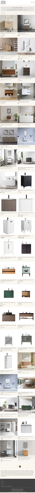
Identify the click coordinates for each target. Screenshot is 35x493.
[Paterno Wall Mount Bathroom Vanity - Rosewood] (1, 126)
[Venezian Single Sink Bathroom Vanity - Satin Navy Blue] (21, 237)
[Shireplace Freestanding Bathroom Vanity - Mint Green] (2, 237)
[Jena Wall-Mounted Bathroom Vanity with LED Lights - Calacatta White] (0, 461)
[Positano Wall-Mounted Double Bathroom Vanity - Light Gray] (1, 192)
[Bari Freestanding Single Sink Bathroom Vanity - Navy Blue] (3, 35)
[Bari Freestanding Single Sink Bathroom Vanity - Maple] (2, 35)
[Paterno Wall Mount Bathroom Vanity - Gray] (0, 126)
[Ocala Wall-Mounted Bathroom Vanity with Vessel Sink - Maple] (1, 328)
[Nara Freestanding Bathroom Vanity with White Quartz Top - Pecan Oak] (0, 59)
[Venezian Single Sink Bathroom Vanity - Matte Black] (23, 237)
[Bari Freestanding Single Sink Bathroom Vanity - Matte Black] (1, 36)
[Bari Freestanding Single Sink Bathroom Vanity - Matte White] (0, 35)
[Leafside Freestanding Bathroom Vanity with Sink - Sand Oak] (1, 259)
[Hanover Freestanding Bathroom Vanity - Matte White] (21, 460)
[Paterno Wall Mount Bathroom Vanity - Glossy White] (2, 126)
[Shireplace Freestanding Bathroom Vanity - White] (0, 237)
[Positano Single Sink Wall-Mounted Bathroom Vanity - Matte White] (20, 59)
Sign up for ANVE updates (6, 486)
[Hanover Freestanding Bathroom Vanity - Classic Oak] (20, 460)
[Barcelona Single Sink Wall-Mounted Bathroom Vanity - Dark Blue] (1, 305)
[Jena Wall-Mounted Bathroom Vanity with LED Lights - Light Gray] (1, 461)
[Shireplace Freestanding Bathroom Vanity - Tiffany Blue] (3, 237)
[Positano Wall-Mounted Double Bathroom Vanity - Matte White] (2, 192)
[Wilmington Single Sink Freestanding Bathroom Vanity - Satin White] (21, 193)
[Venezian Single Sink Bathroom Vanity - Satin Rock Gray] (22, 237)
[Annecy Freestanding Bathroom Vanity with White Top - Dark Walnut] (1, 417)
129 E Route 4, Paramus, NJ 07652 (17, 490)
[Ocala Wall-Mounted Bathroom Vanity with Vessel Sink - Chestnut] (0, 328)
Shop (2, 479)
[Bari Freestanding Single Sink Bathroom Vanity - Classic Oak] (1, 35)
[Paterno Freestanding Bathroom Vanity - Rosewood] (20, 126)
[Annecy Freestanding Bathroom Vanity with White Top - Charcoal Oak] (0, 417)
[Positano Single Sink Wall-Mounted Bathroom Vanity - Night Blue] (21, 59)
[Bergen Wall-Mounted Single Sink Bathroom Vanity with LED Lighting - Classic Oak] (1, 104)
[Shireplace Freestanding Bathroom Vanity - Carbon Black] (1, 237)
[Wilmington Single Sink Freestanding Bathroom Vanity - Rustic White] (20, 193)
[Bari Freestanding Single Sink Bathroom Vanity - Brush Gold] (2, 36)
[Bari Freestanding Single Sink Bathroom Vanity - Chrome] (0, 36)
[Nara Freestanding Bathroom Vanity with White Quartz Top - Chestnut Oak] (1, 59)
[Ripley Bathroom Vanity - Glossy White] (20, 35)
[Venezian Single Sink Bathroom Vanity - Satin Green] (20, 237)
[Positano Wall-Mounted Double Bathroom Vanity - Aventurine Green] (0, 192)
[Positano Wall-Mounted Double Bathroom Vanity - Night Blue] (3, 192)
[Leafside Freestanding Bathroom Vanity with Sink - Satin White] (0, 259)
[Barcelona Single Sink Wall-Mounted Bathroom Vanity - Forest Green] (0, 305)
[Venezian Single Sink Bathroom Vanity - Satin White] (24, 237)
